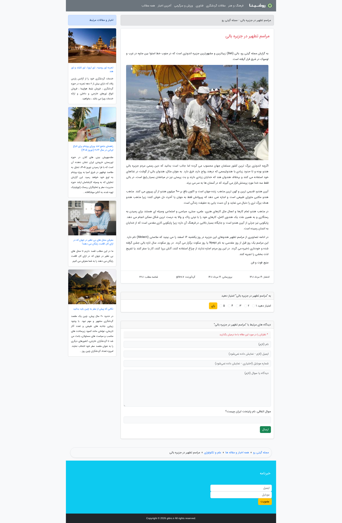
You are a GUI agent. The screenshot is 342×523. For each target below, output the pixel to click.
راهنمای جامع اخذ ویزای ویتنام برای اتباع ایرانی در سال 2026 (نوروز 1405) (93, 148)
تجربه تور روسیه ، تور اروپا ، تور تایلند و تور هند (92, 69)
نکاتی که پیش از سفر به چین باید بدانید (93, 309)
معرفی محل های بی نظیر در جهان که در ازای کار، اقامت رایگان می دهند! (93, 242)
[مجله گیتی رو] (261, 5)
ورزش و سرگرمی (183, 5)
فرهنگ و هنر (235, 5)
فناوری (199, 5)
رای (213, 305)
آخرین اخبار (164, 5)
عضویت (265, 501)
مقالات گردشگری (216, 5)
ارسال (265, 429)
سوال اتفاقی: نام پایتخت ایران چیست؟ (248, 411)
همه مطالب (148, 5)
